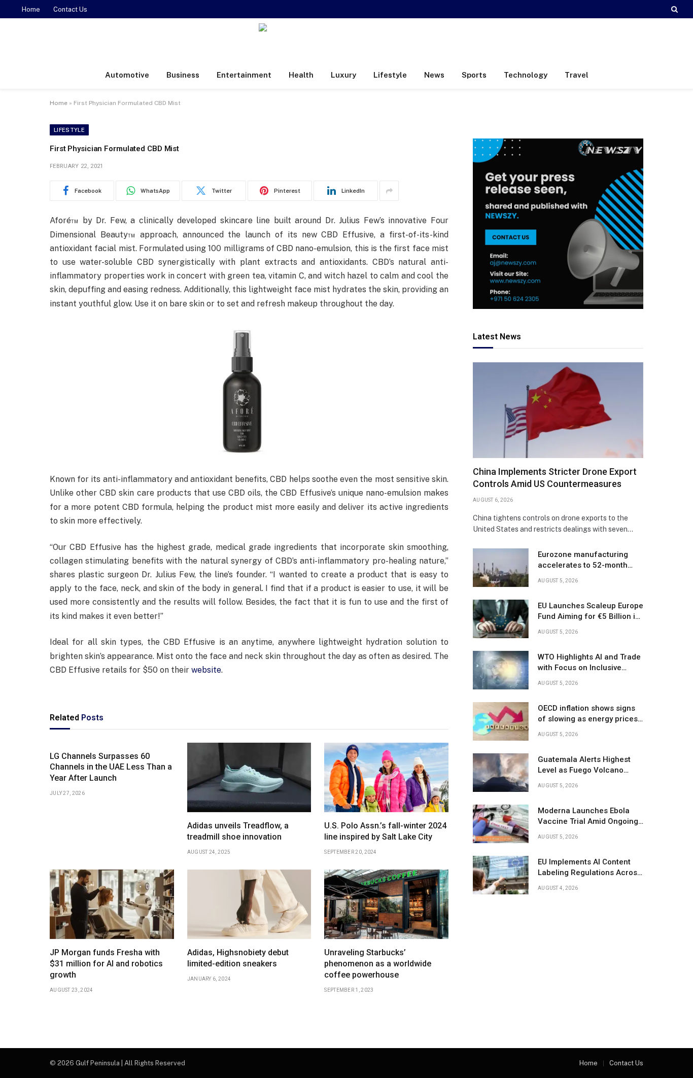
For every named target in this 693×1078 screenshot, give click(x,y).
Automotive (127, 75)
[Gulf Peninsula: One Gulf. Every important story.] (346, 39)
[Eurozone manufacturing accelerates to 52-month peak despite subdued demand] (501, 567)
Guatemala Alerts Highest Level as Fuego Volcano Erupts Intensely (584, 765)
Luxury (343, 75)
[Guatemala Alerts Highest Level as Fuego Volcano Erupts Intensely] (501, 772)
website (206, 670)
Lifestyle (390, 75)
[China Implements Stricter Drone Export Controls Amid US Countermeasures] (558, 410)
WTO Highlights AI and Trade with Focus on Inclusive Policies (589, 663)
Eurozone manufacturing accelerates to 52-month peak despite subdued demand (583, 560)
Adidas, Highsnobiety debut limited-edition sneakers (238, 958)
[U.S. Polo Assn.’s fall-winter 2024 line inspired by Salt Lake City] (386, 778)
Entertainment (244, 75)
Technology (525, 75)
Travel (576, 75)
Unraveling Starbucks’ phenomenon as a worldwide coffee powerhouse (377, 964)
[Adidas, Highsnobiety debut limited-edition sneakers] (249, 905)
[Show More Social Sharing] (389, 191)
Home (31, 9)
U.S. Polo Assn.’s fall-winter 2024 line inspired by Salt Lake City (385, 831)
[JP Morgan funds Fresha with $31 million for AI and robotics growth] (112, 905)
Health (301, 75)
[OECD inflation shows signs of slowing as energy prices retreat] (501, 721)
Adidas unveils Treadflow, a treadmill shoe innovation (238, 831)
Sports (474, 75)
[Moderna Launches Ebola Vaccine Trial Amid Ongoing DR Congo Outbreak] (501, 824)
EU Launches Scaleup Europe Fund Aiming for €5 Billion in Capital (590, 611)
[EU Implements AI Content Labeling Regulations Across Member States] (501, 875)
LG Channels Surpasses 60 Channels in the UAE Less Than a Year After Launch (111, 767)
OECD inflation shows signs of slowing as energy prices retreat (588, 714)
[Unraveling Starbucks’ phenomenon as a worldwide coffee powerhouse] (386, 905)
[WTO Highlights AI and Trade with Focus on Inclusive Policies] (501, 670)
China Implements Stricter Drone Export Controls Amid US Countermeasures (555, 478)
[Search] (673, 9)
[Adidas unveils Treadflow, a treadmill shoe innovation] (249, 778)
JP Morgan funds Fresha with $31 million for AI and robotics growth (106, 964)
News (434, 75)
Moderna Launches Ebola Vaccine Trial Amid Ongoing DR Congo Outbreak (588, 816)
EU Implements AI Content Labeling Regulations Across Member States (589, 868)
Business (182, 75)
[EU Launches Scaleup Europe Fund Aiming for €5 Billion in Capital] (501, 619)
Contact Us (70, 9)
